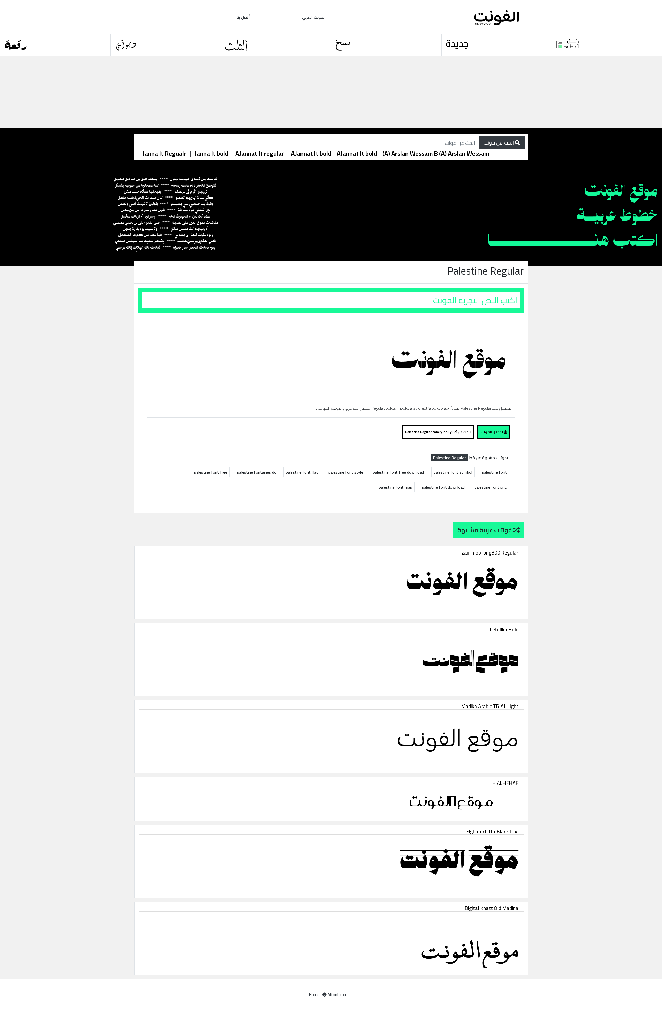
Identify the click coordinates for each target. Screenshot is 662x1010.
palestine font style (345, 472)
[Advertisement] (155, 92)
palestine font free (210, 472)
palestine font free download (398, 472)
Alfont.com (337, 994)
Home (314, 994)
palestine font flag (302, 472)
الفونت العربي (314, 17)
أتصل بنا (243, 17)
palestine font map (395, 487)
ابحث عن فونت (499, 142)
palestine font (494, 472)
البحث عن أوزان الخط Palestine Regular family (438, 432)
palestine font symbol (453, 472)
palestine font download (443, 487)
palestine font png (491, 487)
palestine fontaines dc (256, 472)
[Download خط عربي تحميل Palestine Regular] (379, 357)
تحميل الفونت (492, 432)
